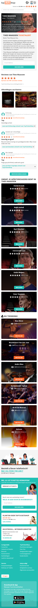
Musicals (3, 551)
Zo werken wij (7, 538)
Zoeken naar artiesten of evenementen (13, 10)
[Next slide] (33, 99)
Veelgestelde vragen (26, 551)
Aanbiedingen (5, 556)
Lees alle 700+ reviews (22, 22)
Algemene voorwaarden (27, 570)
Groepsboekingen (6, 566)
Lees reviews (7, 521)
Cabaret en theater (7, 549)
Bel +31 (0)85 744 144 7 (12, 471)
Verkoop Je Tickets (7, 568)
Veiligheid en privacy (26, 568)
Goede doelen (24, 556)
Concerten (4, 547)
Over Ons (22, 549)
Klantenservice (24, 566)
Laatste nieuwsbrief (7, 558)
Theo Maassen (10, 18)
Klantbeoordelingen (26, 547)
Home (3, 18)
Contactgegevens (25, 554)
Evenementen (5, 554)
